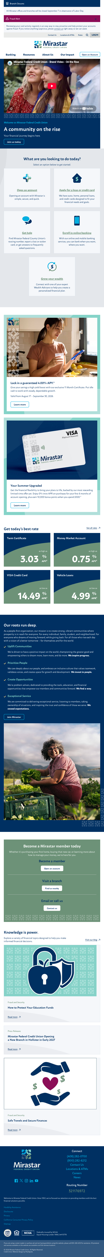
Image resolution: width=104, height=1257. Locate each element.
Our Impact (67, 54)
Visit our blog (91, 939)
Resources (29, 54)
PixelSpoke (29, 1251)
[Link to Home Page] (52, 44)
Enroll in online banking (77, 233)
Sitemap (7, 1223)
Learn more (20, 404)
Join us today (14, 142)
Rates (80, 35)
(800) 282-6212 (77, 1160)
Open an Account (90, 54)
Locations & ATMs (67, 35)
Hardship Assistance (12, 1207)
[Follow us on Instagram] (26, 1181)
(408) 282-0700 (77, 1156)
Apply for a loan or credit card (77, 190)
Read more (13, 1016)
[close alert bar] (96, 4)
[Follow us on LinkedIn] (31, 1181)
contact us (58, 28)
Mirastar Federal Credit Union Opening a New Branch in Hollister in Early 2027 (31, 1038)
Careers (77, 1173)
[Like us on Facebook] (16, 1181)
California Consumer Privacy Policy (18, 1219)
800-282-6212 (76, 1243)
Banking (11, 54)
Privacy (7, 1215)
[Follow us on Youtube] (36, 1181)
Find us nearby (52, 888)
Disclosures (8, 1211)
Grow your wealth (52, 278)
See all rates (91, 527)
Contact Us (52, 35)
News (77, 1177)
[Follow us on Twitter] (21, 1181)
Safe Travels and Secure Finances (27, 1120)
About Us (47, 54)
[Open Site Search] (87, 35)
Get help (27, 233)
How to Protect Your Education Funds (31, 1007)
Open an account (27, 190)
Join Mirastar (14, 717)
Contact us (52, 908)
